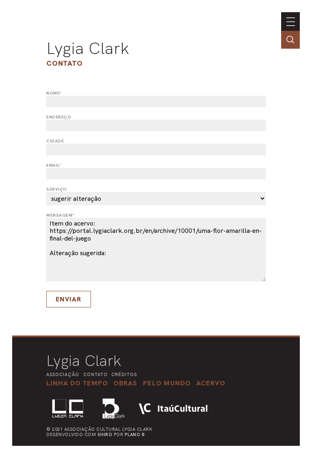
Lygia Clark (87, 48)
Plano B (135, 434)
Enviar (68, 299)
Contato (64, 63)
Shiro (105, 434)
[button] (167, 382)
